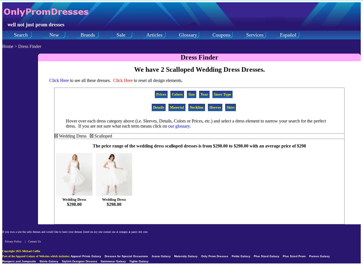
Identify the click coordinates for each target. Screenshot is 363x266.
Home (7, 46)
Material (177, 107)
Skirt (231, 107)
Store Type (222, 94)
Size (191, 94)
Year (204, 94)
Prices (161, 94)
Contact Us (34, 241)
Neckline (197, 107)
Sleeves (215, 107)
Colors (177, 94)
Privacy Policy (13, 241)
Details (158, 107)
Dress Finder (29, 46)
